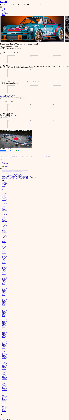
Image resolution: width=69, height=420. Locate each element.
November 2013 (4, 333)
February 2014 (4, 330)
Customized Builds (5, 13)
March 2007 (4, 406)
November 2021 (4, 245)
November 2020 (4, 256)
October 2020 (4, 257)
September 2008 (4, 390)
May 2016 (3, 306)
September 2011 (4, 357)
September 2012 (4, 346)
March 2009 (4, 384)
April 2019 (4, 274)
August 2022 (4, 237)
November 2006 (4, 410)
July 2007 (3, 402)
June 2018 (3, 283)
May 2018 (3, 284)
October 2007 (4, 400)
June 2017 (3, 294)
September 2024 (4, 214)
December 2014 (4, 321)
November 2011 (4, 355)
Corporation (4, 12)
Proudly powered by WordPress (5, 419)
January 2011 (4, 364)
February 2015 (4, 319)
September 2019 (4, 269)
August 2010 (4, 369)
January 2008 (4, 397)
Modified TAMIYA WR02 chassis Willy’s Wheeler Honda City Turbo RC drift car (15, 178)
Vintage (3, 11)
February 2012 (4, 352)
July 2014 (3, 326)
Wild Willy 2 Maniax (9, 148)
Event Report (4, 9)
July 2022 (3, 238)
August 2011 (4, 358)
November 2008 (4, 388)
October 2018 (4, 279)
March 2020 (4, 264)
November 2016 (4, 300)
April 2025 (4, 208)
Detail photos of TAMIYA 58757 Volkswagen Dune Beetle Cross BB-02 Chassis (15, 170)
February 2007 (4, 407)
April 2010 (4, 372)
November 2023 (4, 223)
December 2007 (4, 398)
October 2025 (4, 202)
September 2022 (4, 236)
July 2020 (3, 260)
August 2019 (4, 270)
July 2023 (3, 227)
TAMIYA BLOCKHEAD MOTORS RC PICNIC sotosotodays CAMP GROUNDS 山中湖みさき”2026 (19, 177)
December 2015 (4, 310)
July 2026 (3, 194)
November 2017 (4, 289)
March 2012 (4, 351)
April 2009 (4, 383)
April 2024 (4, 219)
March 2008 (4, 395)
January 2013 (4, 342)
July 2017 (3, 293)
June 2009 (3, 381)
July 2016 (3, 304)
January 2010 (4, 375)
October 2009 (4, 378)
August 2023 (4, 226)
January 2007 (4, 408)
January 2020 (4, 265)
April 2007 (4, 405)
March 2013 (4, 340)
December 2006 (4, 409)
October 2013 (4, 334)
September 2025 (4, 203)
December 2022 (4, 233)
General (3, 186)
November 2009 (4, 377)
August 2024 (4, 215)
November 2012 (4, 344)
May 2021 (3, 251)
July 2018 (3, 282)
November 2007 (4, 399)
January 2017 (4, 298)
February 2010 (4, 374)
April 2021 (4, 252)
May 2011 (3, 360)
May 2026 (3, 196)
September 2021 (4, 247)
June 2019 (3, 272)
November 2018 (4, 278)
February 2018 (4, 286)
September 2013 (4, 335)
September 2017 (4, 291)
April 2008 (4, 394)
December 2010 (4, 365)
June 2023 (3, 228)
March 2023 (4, 231)
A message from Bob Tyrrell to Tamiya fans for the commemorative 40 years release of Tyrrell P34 (35, 156)
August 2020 (4, 259)
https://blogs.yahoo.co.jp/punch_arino (6, 96)
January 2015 (4, 320)
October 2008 (4, 389)
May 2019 (3, 273)
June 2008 (3, 392)
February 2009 (4, 385)
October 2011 (4, 356)
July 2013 (3, 337)
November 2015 (4, 311)
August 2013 (4, 336)
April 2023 (4, 230)
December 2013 (4, 332)
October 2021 (4, 246)
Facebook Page (4, 161)
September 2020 (4, 258)
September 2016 (4, 302)
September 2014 (4, 324)
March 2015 (4, 318)
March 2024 (4, 220)
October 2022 (4, 235)
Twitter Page (4, 162)
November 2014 (4, 322)
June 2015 (3, 316)
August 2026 (4, 193)
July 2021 (3, 249)
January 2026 (4, 200)
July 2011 (3, 359)
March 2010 (4, 373)
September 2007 (4, 401)
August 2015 (4, 314)
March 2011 (4, 362)
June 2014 (3, 327)
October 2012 (4, 345)
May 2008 (3, 393)
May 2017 (3, 295)
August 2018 (4, 281)
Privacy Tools (4, 417)
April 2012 (4, 350)
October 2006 (4, 411)
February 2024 (4, 221)
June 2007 (3, 403)
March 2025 (4, 209)
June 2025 (3, 206)
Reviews (3, 14)
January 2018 (4, 287)
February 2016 (4, 308)
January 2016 (4, 309)
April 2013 (4, 339)
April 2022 (4, 241)
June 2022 (3, 239)
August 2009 (4, 380)
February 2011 (4, 363)
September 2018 (4, 280)
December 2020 (4, 255)
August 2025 (4, 204)
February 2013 (4, 341)
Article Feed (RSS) (5, 163)
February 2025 (4, 210)
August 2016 (4, 303)
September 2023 (4, 225)
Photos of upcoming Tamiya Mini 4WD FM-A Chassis (9, 156)
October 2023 (4, 224)
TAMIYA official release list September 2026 (9, 172)
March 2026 (4, 198)
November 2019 (4, 267)
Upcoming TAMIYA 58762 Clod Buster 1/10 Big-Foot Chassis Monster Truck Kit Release (16, 176)
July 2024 (3, 216)
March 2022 (4, 242)
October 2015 (4, 312)
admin (24, 152)
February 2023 (4, 232)
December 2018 (4, 277)
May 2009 (3, 382)
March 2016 (4, 307)
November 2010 (4, 366)
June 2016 (3, 305)
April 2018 (4, 285)
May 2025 (3, 207)
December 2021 (4, 244)
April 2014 (4, 328)
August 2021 (4, 248)
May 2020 (3, 262)
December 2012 (4, 343)
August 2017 (4, 292)
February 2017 (4, 297)
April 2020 (4, 263)
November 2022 (4, 234)
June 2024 (3, 217)
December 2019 (4, 266)
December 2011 (4, 354)
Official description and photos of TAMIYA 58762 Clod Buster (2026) (13, 174)
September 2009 (4, 379)
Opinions (3, 15)
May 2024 (3, 218)
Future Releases (4, 8)
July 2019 (3, 271)
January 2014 (4, 331)
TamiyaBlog (4, 2)
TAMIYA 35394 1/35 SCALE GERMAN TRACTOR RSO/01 (12, 173)
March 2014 (4, 329)
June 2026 (3, 195)
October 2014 (4, 323)
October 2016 (4, 301)
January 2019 (4, 276)
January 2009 (4, 386)
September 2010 (4, 368)
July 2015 (3, 315)
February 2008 (4, 396)
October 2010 (4, 367)
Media (3, 10)
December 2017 (4, 288)
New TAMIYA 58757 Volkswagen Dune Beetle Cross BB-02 (12, 171)
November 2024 (4, 212)
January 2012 (4, 353)
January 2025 (4, 211)
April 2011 (3, 361)
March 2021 (4, 253)
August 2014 (4, 325)
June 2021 (3, 250)
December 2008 (4, 387)
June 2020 (3, 261)
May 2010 (3, 371)
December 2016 (4, 299)
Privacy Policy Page (5, 416)
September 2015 (4, 313)
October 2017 (4, 290)
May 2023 (3, 229)
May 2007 (3, 404)
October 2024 (4, 213)
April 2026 (4, 197)
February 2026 (4, 199)
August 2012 (4, 347)
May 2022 (3, 240)
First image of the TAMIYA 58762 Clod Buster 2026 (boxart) (12, 175)
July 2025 (3, 205)
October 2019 (4, 268)
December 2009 (4, 376)
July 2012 (3, 348)
